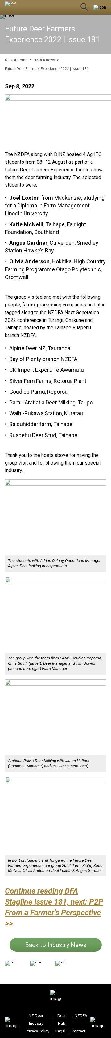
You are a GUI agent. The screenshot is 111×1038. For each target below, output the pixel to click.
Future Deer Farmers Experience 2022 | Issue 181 (47, 69)
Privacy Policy (37, 1031)
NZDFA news (44, 60)
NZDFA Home (16, 60)
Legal (60, 1031)
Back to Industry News (55, 945)
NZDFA (81, 1015)
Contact (78, 1031)
